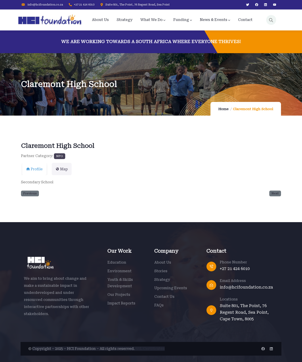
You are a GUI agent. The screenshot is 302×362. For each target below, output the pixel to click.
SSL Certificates (150, 349)
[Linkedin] (265, 4)
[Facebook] (256, 4)
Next (275, 193)
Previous (30, 193)
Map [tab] (64, 169)
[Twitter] (247, 4)
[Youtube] (274, 4)
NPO (59, 156)
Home (223, 109)
